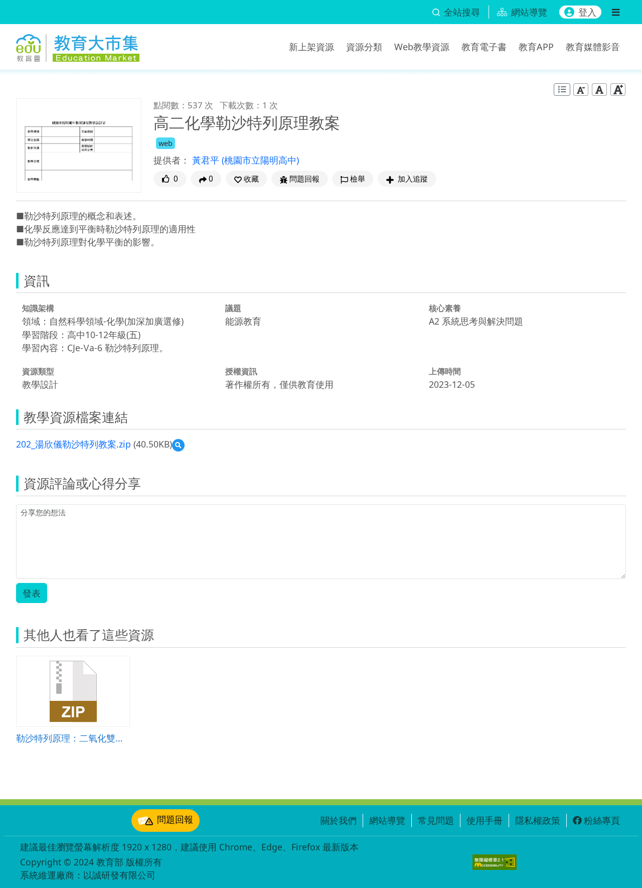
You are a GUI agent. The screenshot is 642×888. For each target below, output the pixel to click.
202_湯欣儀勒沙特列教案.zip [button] (73, 444)
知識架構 (38, 308)
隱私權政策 (537, 820)
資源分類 (364, 47)
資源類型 (38, 371)
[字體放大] (618, 89)
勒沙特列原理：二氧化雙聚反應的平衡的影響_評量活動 (73, 737)
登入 (587, 12)
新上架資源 (311, 47)
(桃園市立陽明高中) (260, 160)
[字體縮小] (581, 89)
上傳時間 (445, 371)
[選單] (615, 12)
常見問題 (436, 820)
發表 (32, 593)
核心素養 (445, 308)
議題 (233, 308)
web (165, 143)
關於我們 (338, 820)
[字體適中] (599, 89)
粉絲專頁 (602, 820)
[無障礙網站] (494, 862)
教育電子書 (484, 47)
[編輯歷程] (562, 89)
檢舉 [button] (357, 179)
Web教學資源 (421, 47)
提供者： (171, 160)
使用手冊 (484, 820)
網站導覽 (387, 820)
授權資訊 (241, 371)
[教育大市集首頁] (77, 45)
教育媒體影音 (593, 47)
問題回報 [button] (304, 179)
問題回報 (175, 819)
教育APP (536, 47)
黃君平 (207, 160)
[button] (246, 179)
